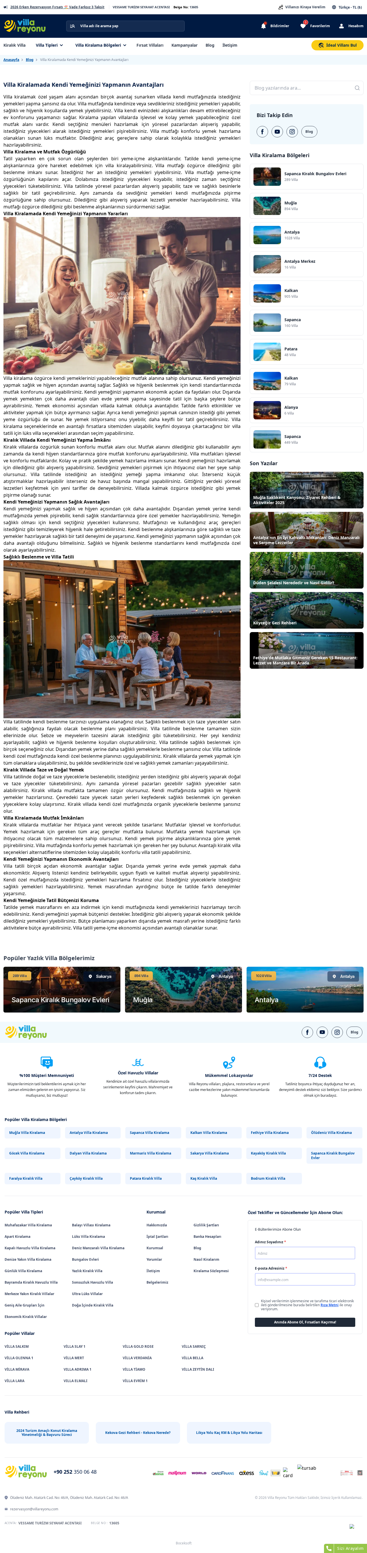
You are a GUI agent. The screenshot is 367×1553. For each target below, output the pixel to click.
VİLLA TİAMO (134, 1369)
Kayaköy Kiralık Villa (268, 1153)
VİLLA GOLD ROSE (138, 1346)
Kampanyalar (184, 45)
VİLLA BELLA (192, 1357)
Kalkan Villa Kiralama (208, 1132)
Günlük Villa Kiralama (23, 1270)
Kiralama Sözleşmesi (211, 1270)
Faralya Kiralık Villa (25, 1178)
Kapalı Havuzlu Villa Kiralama (30, 1248)
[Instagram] (292, 131)
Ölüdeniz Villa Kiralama (331, 1132)
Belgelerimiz (157, 1282)
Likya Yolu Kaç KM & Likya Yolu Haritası (229, 1432)
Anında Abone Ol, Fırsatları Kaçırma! (305, 1322)
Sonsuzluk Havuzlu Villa (92, 1282)
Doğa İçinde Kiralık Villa (92, 1305)
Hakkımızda (157, 1225)
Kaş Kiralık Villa (203, 1178)
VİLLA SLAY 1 (74, 1346)
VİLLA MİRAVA (17, 1369)
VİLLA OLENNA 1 (19, 1357)
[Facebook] (262, 131)
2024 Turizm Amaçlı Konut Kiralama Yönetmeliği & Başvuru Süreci (46, 1432)
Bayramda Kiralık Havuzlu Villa (31, 1282)
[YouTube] (277, 131)
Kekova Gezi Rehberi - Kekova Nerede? (138, 1432)
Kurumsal (155, 1248)
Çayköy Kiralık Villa (86, 1178)
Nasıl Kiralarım (206, 1259)
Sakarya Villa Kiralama (209, 1153)
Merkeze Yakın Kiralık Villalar (29, 1293)
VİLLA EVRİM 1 (135, 1380)
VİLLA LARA (14, 1380)
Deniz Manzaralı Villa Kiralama (98, 1248)
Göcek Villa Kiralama (26, 1153)
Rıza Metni (330, 1305)
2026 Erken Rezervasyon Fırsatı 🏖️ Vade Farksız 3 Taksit (57, 7)
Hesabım (356, 25)
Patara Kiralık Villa (146, 1178)
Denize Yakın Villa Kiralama (28, 1259)
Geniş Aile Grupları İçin (24, 1305)
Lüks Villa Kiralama (88, 1236)
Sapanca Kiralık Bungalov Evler (333, 1155)
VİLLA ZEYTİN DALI (198, 1369)
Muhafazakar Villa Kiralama (28, 1225)
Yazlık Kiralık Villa (87, 1270)
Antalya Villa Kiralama (89, 1132)
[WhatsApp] (356, 1530)
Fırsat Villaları (149, 45)
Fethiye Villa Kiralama (270, 1132)
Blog (210, 45)
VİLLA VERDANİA (137, 1357)
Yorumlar (154, 1259)
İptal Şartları (157, 1236)
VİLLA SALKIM (17, 1346)
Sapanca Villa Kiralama (149, 1132)
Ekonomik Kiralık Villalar (26, 1316)
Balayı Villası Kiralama (91, 1225)
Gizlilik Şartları (206, 1225)
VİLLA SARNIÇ (194, 1346)
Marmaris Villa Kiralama (150, 1153)
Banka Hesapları (207, 1236)
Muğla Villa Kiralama (27, 1132)
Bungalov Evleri (85, 1259)
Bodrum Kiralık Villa (268, 1178)
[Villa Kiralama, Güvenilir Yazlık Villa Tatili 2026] (32, 1032)
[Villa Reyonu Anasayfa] (27, 26)
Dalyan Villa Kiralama (88, 1153)
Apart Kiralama (17, 1236)
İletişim (229, 45)
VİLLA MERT (74, 1357)
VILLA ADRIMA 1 (77, 1369)
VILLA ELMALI (75, 1380)
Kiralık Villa (14, 45)
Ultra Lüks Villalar (87, 1293)
